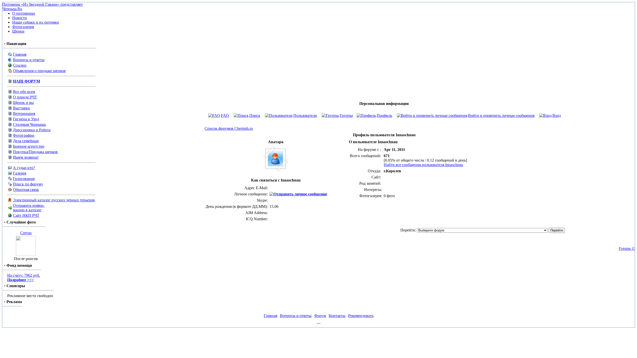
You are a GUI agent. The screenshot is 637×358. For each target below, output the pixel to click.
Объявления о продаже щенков (39, 71)
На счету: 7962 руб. (23, 277)
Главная (19, 54)
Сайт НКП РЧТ (26, 215)
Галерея (19, 173)
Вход (556, 115)
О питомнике (23, 13)
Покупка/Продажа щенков (35, 152)
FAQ (225, 115)
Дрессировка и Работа (32, 130)
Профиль (384, 115)
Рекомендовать (360, 315)
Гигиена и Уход (26, 119)
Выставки (21, 108)
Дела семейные (26, 141)
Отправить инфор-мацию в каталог (29, 207)
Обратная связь (26, 189)
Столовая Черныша (29, 124)
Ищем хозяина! (26, 157)
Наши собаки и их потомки (35, 22)
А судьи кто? (24, 168)
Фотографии (23, 135)
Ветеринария (24, 113)
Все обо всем (24, 92)
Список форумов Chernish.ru (229, 128)
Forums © (627, 248)
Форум (320, 315)
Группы (346, 115)
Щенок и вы (23, 102)
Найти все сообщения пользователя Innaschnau (423, 165)
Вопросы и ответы (29, 60)
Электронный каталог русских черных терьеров (54, 200)
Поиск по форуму (28, 184)
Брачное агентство (28, 146)
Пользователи (305, 115)
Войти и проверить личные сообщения (501, 115)
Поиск (254, 115)
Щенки (18, 31)
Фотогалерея (23, 27)
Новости (19, 18)
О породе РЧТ (25, 97)
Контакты (337, 315)
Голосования (24, 179)
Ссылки (19, 65)
